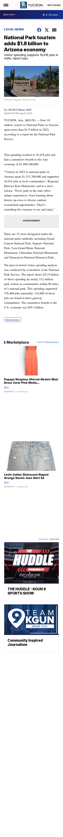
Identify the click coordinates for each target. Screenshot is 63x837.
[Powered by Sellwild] (54, 539)
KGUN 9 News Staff (19, 109)
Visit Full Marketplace (48, 342)
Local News (14, 29)
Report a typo (12, 319)
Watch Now (53, 5)
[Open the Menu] (6, 5)
